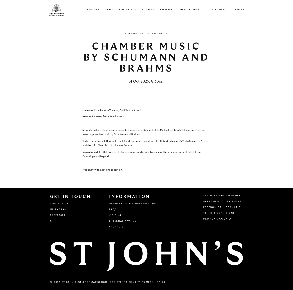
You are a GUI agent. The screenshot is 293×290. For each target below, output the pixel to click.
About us (138, 33)
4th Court (219, 10)
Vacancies (117, 227)
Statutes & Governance (222, 196)
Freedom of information (223, 207)
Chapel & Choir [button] (189, 10)
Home (127, 33)
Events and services (156, 33)
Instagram (58, 209)
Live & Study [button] (127, 10)
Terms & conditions (219, 213)
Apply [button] (109, 10)
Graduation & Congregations (133, 204)
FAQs (112, 209)
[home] (56, 10)
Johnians (238, 10)
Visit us (115, 215)
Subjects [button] (148, 10)
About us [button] (93, 10)
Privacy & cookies (217, 219)
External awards (122, 221)
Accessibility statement (222, 201)
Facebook (57, 215)
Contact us (59, 204)
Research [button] (166, 10)
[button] (94, 10)
